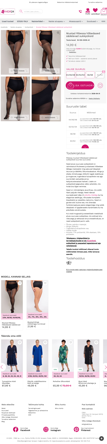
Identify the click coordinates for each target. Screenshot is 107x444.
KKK (29, 415)
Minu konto (59, 408)
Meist (3, 408)
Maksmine (32, 413)
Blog (3, 421)
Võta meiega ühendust (10, 417)
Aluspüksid (91, 241)
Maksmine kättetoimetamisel (67, 2)
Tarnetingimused (34, 408)
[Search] (21, 11)
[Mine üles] (101, 438)
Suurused (5, 410)
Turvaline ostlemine (95, 2)
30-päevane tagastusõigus (38, 2)
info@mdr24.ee (87, 424)
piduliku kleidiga (91, 195)
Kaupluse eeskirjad (8, 413)
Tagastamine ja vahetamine (38, 410)
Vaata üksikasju (94, 98)
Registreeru (72, 52)
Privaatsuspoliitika (8, 415)
